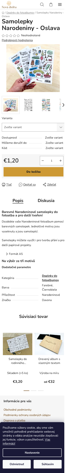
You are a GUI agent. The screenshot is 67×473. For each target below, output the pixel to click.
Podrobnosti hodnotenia (17, 40)
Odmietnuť (17, 464)
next (63, 344)
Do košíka (33, 172)
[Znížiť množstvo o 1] (42, 160)
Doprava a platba (14, 421)
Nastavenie (32, 453)
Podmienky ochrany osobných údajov (27, 415)
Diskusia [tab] (46, 200)
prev (4, 344)
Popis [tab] (18, 200)
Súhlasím (48, 464)
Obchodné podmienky (17, 410)
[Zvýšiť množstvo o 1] (60, 160)
